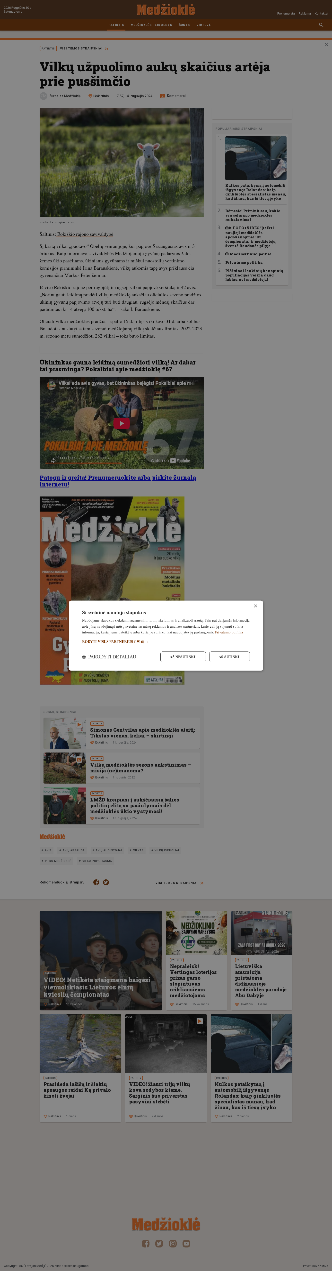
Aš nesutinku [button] (183, 656)
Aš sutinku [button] (229, 656)
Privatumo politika (229, 632)
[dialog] (166, 635)
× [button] (255, 606)
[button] (166, 642)
